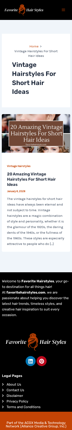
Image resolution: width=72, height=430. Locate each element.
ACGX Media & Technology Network (36, 424)
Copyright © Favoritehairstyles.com (36, 415)
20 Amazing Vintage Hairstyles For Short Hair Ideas (31, 179)
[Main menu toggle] (63, 10)
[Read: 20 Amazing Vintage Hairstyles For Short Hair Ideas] (36, 133)
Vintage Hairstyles (19, 166)
